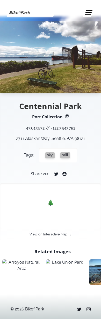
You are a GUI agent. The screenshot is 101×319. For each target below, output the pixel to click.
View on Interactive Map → (50, 234)
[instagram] (88, 309)
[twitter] (79, 309)
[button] (50, 203)
